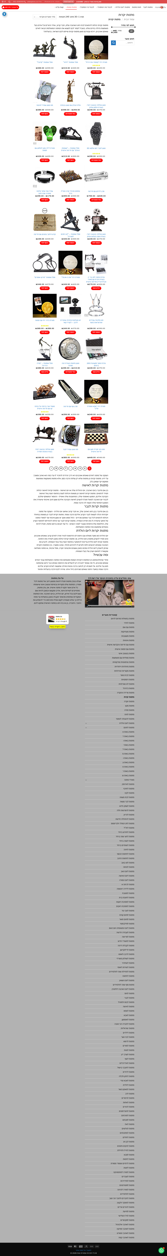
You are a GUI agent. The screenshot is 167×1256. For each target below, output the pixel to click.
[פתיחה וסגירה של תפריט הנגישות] (4, 14)
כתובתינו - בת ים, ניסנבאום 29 (52, 1)
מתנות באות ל (128, 749)
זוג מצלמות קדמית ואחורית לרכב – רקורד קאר (70, 321)
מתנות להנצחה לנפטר (125, 719)
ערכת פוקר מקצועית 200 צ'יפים (96, 364)
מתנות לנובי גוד (128, 910)
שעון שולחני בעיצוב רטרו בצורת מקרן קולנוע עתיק (96, 235)
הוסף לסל (44, 114)
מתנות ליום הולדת (123, 7)
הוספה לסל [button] (96, 72)
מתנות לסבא (129, 1155)
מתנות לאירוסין (128, 784)
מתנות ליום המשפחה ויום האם (121, 928)
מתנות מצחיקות (127, 632)
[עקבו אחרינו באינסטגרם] (2, 2)
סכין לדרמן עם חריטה (96, 191)
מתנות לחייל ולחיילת (125, 1150)
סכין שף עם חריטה (70, 406)
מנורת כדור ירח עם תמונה (44, 320)
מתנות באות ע (128, 762)
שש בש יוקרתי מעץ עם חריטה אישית (96, 450)
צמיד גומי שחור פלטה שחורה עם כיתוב (44, 192)
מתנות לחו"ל (129, 828)
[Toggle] (86, 723)
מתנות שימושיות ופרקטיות (123, 662)
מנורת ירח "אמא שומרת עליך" (96, 407)
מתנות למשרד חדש (126, 941)
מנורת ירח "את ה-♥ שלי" (70, 277)
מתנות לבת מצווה (127, 797)
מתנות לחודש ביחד (126, 832)
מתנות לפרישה (128, 937)
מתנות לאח (129, 1124)
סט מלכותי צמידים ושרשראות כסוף (96, 321)
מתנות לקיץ (129, 793)
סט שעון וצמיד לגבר (70, 449)
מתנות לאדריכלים (127, 1063)
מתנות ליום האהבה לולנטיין (123, 989)
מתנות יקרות (129, 697)
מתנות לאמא (129, 1011)
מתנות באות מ (128, 754)
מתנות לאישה (128, 1006)
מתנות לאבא (129, 1015)
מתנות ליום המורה (126, 880)
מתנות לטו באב (127, 863)
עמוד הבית (129, 19)
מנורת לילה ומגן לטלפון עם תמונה (45, 149)
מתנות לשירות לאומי (125, 967)
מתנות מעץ (129, 706)
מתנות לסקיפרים (127, 1220)
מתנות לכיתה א (128, 884)
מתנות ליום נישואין (126, 980)
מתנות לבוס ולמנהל (126, 1002)
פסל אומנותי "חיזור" (70, 62)
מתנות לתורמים (127, 1115)
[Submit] (113, 42)
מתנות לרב (129, 1094)
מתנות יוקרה (129, 701)
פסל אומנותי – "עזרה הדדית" (45, 364)
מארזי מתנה (129, 780)
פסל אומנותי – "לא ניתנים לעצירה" (70, 235)
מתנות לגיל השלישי (126, 1216)
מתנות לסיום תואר (126, 919)
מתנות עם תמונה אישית (124, 649)
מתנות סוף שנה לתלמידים (123, 985)
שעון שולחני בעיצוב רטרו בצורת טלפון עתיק (96, 106)
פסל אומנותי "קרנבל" (45, 62)
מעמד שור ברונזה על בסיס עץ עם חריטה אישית (45, 407)
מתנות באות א (128, 732)
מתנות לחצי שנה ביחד (125, 836)
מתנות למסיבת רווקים (125, 906)
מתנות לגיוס (129, 993)
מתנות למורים (128, 1046)
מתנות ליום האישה (126, 876)
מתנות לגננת (129, 1050)
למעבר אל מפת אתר (83, 1250)
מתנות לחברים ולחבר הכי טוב (121, 1198)
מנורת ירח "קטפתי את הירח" (96, 62)
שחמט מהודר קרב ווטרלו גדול (70, 192)
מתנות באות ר (128, 771)
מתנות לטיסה (128, 867)
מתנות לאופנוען (128, 1019)
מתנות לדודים (128, 1072)
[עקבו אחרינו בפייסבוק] (5, 2)
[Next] (51, 468)
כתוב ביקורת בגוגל (57, 626)
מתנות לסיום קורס (126, 915)
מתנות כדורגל (128, 688)
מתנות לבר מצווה (127, 801)
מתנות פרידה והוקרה (125, 692)
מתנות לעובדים (128, 1176)
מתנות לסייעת (128, 1211)
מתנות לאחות (128, 1102)
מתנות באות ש (128, 775)
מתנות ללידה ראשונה (125, 889)
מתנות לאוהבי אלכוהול (125, 1224)
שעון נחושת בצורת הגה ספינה (70, 364)
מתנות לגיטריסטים (126, 1111)
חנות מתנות (136, 7)
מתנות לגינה (129, 714)
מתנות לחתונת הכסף (125, 854)
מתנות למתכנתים (127, 1133)
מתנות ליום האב (127, 871)
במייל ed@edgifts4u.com (34, 2)
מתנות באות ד (128, 736)
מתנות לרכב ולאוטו (126, 954)
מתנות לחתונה (128, 976)
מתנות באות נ (128, 758)
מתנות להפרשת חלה (125, 810)
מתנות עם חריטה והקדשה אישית (120, 645)
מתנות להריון (129, 815)
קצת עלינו (59, 7)
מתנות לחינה (129, 849)
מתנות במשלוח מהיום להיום (122, 618)
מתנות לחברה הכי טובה (124, 1024)
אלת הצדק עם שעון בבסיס (70, 105)
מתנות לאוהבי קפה (126, 1237)
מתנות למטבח (128, 893)
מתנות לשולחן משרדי (125, 958)
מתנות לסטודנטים (126, 1185)
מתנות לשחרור (128, 963)
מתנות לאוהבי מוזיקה (125, 1229)
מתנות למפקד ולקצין (125, 1202)
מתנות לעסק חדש (126, 806)
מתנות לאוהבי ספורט (125, 1233)
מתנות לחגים (129, 727)
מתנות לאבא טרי (127, 1080)
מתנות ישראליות (127, 1028)
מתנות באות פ (128, 767)
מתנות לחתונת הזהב (125, 858)
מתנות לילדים (128, 1033)
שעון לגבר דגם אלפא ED (96, 148)
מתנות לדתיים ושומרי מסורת (122, 1163)
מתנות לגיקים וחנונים (125, 1146)
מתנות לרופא (128, 1041)
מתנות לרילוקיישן (127, 950)
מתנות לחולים (128, 1137)
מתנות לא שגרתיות (126, 684)
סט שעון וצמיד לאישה (44, 105)
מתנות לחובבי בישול (125, 1067)
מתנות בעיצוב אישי (126, 653)
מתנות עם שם (128, 627)
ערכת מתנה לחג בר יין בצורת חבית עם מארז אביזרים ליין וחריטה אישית (96, 279)
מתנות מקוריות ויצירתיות (124, 671)
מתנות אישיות (128, 640)
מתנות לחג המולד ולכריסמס (122, 823)
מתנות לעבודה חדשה (125, 932)
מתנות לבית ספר (127, 675)
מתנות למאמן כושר (126, 1089)
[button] (10, 7)
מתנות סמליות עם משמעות (123, 658)
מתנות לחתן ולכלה (126, 1076)
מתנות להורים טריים (126, 1207)
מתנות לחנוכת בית (126, 897)
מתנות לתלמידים (127, 1194)
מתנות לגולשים (128, 1128)
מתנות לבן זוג (128, 1141)
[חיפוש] (9, 1)
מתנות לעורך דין (127, 1054)
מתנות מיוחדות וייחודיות (124, 666)
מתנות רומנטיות (127, 679)
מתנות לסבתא (128, 1120)
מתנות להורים (128, 1107)
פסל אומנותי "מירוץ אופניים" (44, 277)
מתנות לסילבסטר (127, 923)
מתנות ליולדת (128, 1085)
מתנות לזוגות (129, 1168)
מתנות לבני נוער (127, 1037)
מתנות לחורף (128, 788)
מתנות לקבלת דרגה (126, 945)
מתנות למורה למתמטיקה (123, 1172)
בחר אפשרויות (70, 114)
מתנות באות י (128, 745)
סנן (131, 31)
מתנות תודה (129, 710)
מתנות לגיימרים (128, 1098)
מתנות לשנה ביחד (126, 841)
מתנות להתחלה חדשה (124, 819)
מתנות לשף (129, 1059)
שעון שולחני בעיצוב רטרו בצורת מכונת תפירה (44, 450)
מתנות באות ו (128, 740)
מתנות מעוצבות (127, 636)
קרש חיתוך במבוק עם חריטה (45, 234)
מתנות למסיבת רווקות (125, 902)
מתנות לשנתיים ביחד (125, 845)
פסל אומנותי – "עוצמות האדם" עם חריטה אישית (70, 149)
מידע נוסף (96, 288)
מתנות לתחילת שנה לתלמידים (121, 971)
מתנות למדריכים (127, 1181)
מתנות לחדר (129, 623)
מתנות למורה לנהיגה (125, 1189)
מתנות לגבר (148, 7)
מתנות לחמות (128, 1159)
